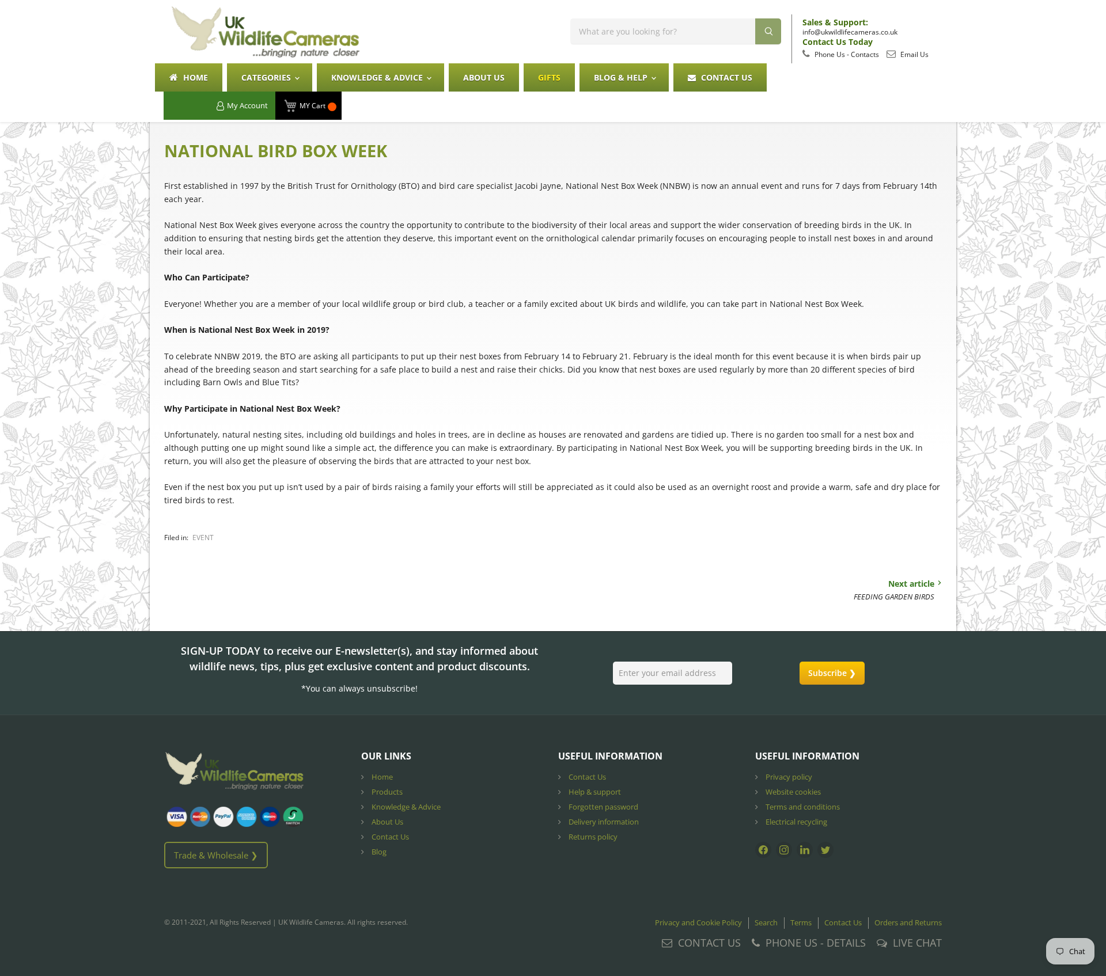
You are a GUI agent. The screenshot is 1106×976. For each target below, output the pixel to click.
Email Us (914, 54)
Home (194, 77)
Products (386, 792)
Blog (378, 851)
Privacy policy (788, 777)
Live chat (917, 943)
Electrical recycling (795, 822)
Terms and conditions (802, 807)
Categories (267, 77)
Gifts (549, 77)
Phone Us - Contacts (846, 54)
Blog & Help (622, 77)
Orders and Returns (908, 922)
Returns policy (592, 836)
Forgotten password (602, 807)
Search (766, 922)
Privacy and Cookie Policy (698, 922)
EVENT (203, 537)
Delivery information (603, 822)
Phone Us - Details (816, 943)
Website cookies (792, 792)
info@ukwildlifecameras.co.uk (849, 32)
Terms (801, 922)
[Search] (768, 31)
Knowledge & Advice (378, 77)
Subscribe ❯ (832, 672)
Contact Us (725, 77)
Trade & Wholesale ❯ (216, 855)
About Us (484, 77)
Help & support (594, 792)
